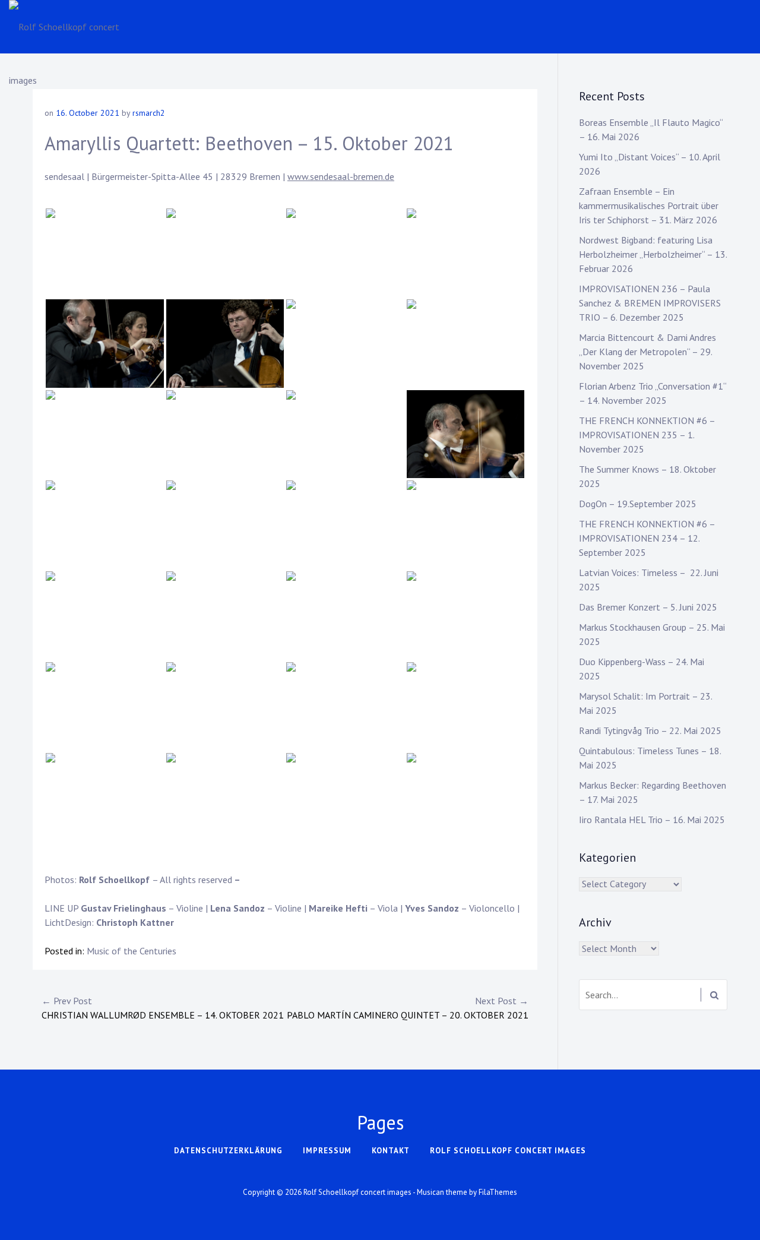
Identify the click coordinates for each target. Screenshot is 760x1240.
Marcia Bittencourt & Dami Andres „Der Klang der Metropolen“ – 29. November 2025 (647, 351)
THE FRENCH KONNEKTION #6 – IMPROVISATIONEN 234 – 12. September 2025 (647, 538)
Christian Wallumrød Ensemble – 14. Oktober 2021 (163, 1008)
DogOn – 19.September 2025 (637, 504)
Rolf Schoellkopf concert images (508, 1151)
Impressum (327, 1151)
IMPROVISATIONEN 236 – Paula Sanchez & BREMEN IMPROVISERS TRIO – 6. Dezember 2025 (650, 303)
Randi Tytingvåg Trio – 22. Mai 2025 (650, 730)
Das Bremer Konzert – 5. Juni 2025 (648, 607)
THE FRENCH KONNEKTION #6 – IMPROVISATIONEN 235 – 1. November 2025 (647, 435)
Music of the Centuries (131, 951)
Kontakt (391, 1151)
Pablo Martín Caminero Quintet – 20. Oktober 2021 (407, 1008)
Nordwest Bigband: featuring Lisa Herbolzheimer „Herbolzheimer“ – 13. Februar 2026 (653, 254)
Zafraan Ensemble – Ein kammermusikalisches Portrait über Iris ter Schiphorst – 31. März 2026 (648, 205)
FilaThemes (498, 1192)
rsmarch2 (148, 112)
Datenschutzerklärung (228, 1151)
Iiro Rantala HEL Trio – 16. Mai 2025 (652, 819)
